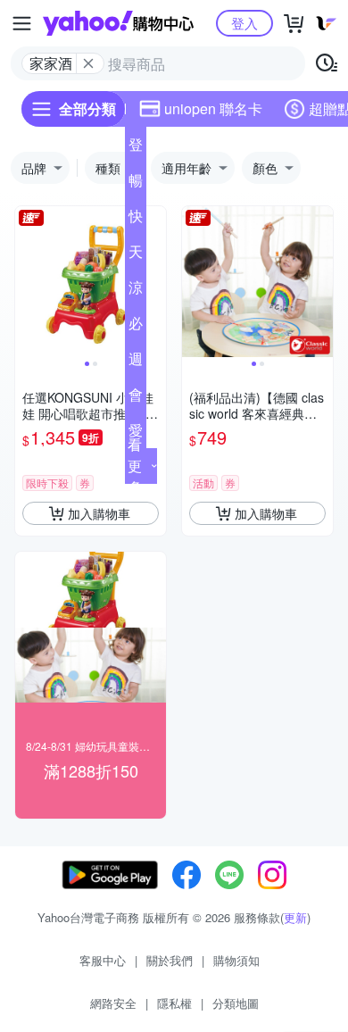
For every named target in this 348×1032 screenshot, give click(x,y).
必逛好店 (135, 326)
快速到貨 (135, 219)
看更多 (135, 465)
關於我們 (169, 960)
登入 (244, 22)
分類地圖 (235, 1003)
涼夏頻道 (135, 291)
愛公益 (135, 434)
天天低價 (135, 255)
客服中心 (102, 960)
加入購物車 (99, 513)
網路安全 (113, 1003)
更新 (295, 917)
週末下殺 (135, 362)
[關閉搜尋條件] (88, 63)
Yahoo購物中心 (118, 23)
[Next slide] (154, 282)
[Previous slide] (26, 282)
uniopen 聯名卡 (213, 108)
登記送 (135, 148)
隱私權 (174, 1003)
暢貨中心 (135, 184)
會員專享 (135, 398)
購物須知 (236, 960)
